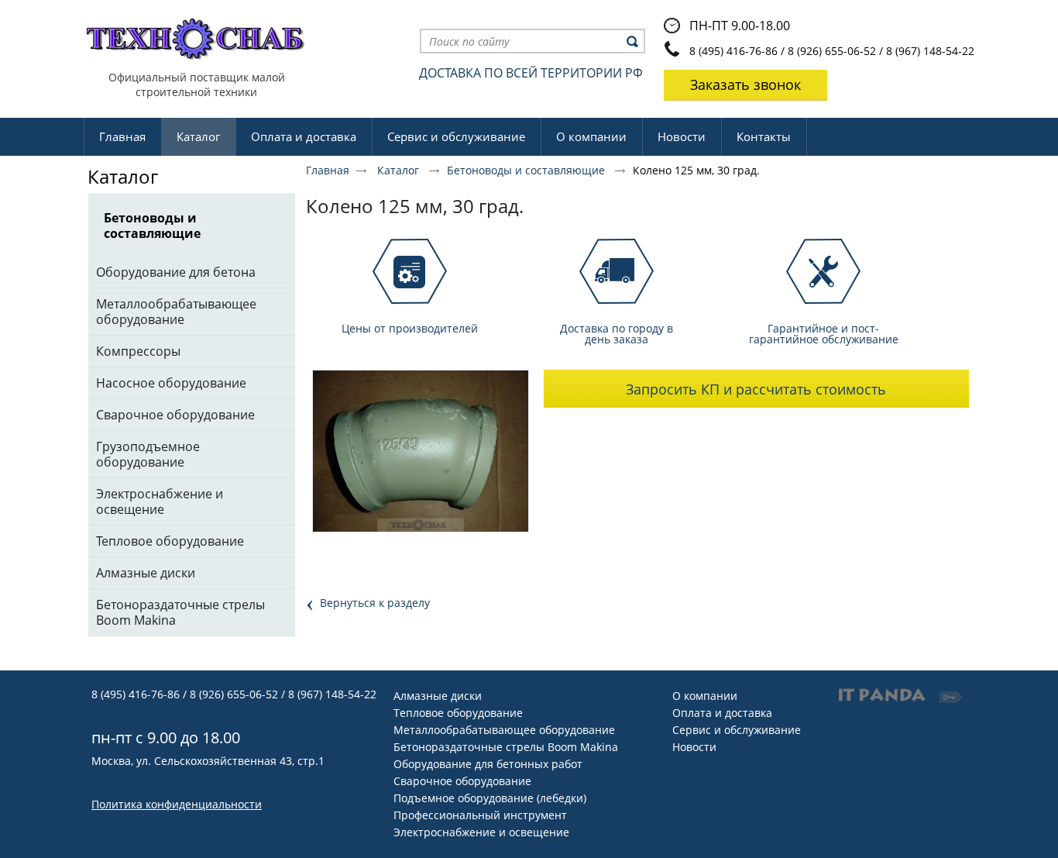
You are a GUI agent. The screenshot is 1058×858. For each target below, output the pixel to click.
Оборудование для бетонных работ (487, 763)
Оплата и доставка (722, 712)
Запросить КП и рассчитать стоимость (756, 389)
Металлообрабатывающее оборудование (504, 729)
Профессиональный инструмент (480, 815)
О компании (704, 695)
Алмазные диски (437, 695)
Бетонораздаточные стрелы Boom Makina (505, 746)
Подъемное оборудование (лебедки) (489, 798)
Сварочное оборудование (462, 781)
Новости (694, 746)
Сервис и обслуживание (736, 729)
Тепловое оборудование (458, 712)
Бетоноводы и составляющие (527, 170)
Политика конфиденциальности (176, 804)
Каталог (198, 136)
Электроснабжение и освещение (481, 832)
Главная (327, 170)
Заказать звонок (745, 84)
